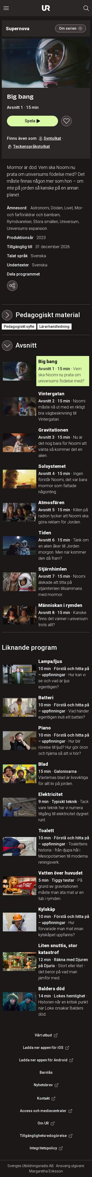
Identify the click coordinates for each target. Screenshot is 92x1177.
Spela (30, 120)
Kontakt (43, 1098)
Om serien (67, 28)
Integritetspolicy (43, 1148)
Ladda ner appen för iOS (43, 1048)
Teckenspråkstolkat (31, 146)
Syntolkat (52, 138)
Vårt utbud (43, 1035)
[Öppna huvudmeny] (6, 8)
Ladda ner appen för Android (43, 1060)
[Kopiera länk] (12, 285)
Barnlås (46, 1072)
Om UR (43, 1123)
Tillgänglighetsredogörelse (43, 1136)
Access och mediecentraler (43, 1111)
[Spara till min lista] (66, 121)
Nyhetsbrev (43, 1085)
